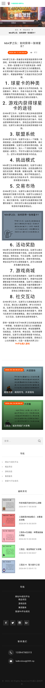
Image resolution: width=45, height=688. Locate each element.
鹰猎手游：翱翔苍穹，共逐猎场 (19, 392)
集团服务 (8, 476)
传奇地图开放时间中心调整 (30, 503)
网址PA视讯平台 (11, 462)
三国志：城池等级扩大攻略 (17, 426)
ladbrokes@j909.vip (25, 661)
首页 (16, 30)
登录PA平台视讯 (11, 481)
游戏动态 (8, 471)
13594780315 (24, 652)
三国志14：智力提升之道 (29, 565)
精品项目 (26, 30)
